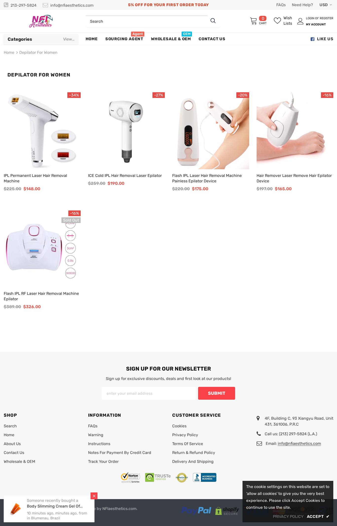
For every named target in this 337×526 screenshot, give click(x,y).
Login (310, 18)
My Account (316, 24)
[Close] (94, 495)
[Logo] (41, 21)
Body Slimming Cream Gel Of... (55, 506)
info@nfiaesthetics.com (72, 5)
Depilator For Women (38, 52)
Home (9, 52)
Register (326, 18)
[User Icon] (300, 21)
